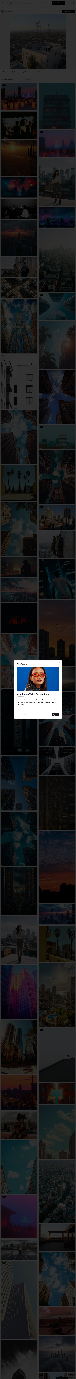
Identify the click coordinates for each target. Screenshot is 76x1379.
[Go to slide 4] (39, 689)
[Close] (60, 662)
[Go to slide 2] (36, 689)
